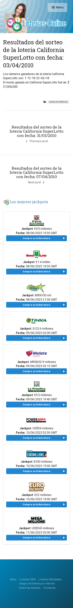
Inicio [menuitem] (13, 579)
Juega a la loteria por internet (37, 583)
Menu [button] (60, 7)
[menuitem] (27, 579)
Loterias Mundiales (50, 579)
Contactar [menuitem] (49, 588)
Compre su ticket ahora (36, 238)
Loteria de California (58, 102)
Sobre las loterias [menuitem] (29, 588)
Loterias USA (27, 579)
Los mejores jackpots (29, 201)
